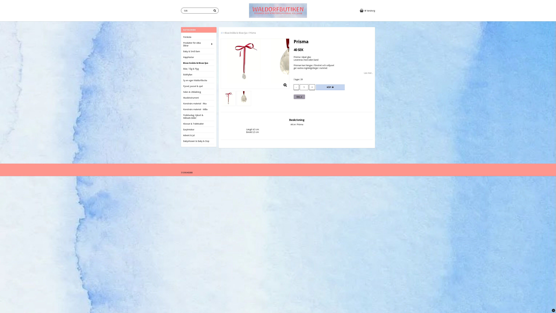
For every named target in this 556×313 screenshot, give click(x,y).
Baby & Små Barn (191, 51)
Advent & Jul (189, 135)
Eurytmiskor (188, 129)
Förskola (187, 37)
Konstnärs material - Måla (195, 109)
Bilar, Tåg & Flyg (191, 68)
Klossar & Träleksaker (193, 123)
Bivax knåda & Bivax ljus (195, 63)
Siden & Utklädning (192, 92)
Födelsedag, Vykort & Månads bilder (193, 116)
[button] (367, 11)
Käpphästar (188, 57)
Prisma (252, 32)
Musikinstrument (191, 97)
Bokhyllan (187, 74)
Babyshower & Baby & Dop (196, 141)
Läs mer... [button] (368, 73)
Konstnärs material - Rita (194, 103)
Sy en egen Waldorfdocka (195, 80)
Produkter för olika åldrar (192, 44)
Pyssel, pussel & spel (193, 86)
